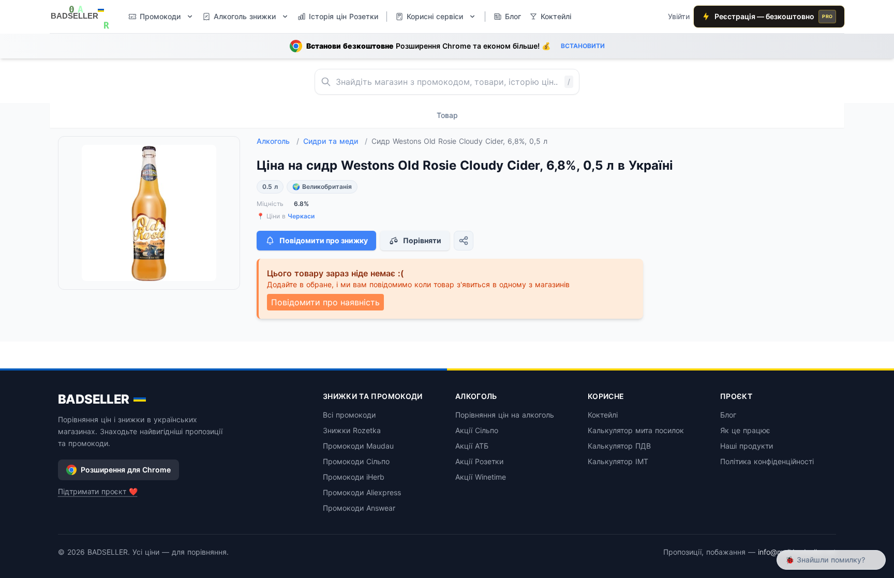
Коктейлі (603, 414)
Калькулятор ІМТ (618, 461)
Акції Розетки (479, 461)
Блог (728, 414)
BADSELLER (93, 399)
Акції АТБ (471, 445)
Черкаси (301, 216)
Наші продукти (746, 445)
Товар (447, 115)
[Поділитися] (463, 240)
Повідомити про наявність (325, 302)
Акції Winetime (480, 476)
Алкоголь (278, 141)
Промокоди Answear (359, 507)
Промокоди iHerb (353, 476)
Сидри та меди (335, 141)
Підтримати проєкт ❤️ (98, 491)
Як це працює (745, 430)
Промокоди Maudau (358, 445)
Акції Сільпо (476, 430)
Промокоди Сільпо (356, 461)
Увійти (679, 16)
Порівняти (422, 240)
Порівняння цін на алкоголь (504, 414)
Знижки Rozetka (352, 430)
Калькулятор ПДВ (619, 445)
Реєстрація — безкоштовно (773, 16)
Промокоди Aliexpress (362, 492)
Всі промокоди (349, 414)
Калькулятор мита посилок (636, 430)
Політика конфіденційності (767, 461)
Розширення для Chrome (126, 469)
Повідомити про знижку (323, 240)
